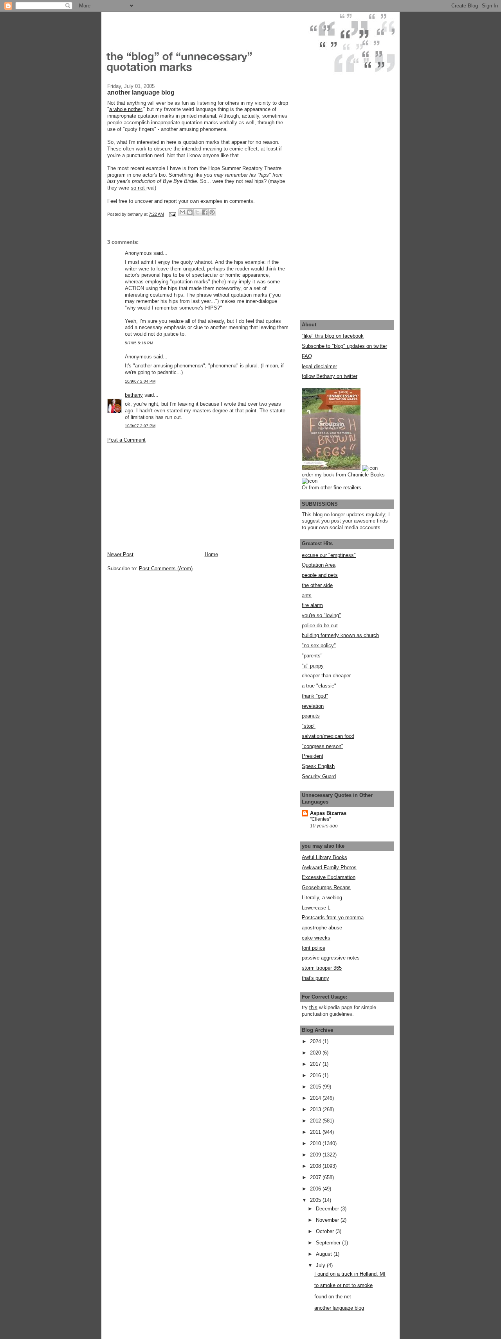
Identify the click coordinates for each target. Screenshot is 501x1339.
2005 (316, 1200)
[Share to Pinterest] (212, 212)
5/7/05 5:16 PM (139, 343)
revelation (313, 706)
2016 (316, 1075)
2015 (316, 1087)
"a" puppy (313, 666)
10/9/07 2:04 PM (140, 381)
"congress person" (322, 746)
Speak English (318, 766)
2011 (316, 1132)
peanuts (311, 716)
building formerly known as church (340, 635)
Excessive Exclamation (328, 877)
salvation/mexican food (328, 736)
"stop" (308, 726)
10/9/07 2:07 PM (140, 426)
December (328, 1209)
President (312, 756)
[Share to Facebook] (205, 212)
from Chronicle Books (360, 475)
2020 (316, 1053)
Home (211, 554)
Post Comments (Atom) (166, 568)
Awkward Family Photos (329, 867)
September (329, 1243)
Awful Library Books (324, 857)
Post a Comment (126, 440)
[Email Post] (172, 214)
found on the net (332, 1297)
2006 (316, 1189)
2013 (316, 1109)
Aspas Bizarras (328, 813)
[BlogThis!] (190, 212)
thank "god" (315, 696)
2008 (316, 1166)
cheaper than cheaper (326, 675)
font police (313, 948)
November (328, 1220)
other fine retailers (341, 487)
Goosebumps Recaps (326, 887)
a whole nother (125, 109)
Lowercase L (316, 908)
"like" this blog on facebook (333, 336)
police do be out (320, 625)
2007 (316, 1177)
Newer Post (120, 554)
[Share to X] (197, 212)
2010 (316, 1143)
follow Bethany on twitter (329, 376)
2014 (316, 1098)
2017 (316, 1064)
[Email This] (182, 212)
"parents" (312, 656)
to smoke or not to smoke (343, 1285)
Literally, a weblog (322, 897)
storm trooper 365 (322, 968)
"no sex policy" (319, 645)
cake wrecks (316, 938)
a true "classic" (319, 686)
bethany (134, 395)
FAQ (307, 356)
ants (307, 595)
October (325, 1231)
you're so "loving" (321, 615)
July (321, 1265)
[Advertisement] (166, 496)
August (324, 1254)
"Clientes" (320, 819)
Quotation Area (318, 565)
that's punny (315, 978)
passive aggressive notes (331, 958)
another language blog (339, 1308)
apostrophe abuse (322, 928)
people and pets (320, 575)
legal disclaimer (319, 366)
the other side (317, 585)
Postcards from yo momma (333, 917)
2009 (316, 1155)
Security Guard (319, 776)
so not (138, 188)
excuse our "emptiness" (329, 555)
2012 (316, 1121)
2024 (316, 1041)
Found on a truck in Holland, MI (350, 1274)
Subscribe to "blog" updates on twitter (344, 346)
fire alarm (312, 605)
